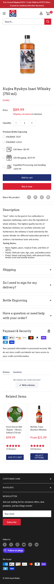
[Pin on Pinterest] (36, 197)
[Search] (47, 22)
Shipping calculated (22, 114)
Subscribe (12, 522)
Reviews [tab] (6, 373)
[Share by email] (48, 197)
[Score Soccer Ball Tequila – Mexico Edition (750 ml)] (15, 414)
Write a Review (29, 386)
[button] (15, 447)
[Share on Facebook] (29, 197)
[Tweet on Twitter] (42, 197)
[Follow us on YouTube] (24, 545)
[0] (48, 13)
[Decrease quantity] (16, 123)
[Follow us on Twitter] (11, 545)
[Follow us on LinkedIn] (37, 545)
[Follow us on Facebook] (5, 545)
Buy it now (27, 186)
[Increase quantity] (32, 123)
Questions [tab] (17, 373)
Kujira (6, 100)
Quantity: (7, 123)
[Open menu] (5, 13)
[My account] (42, 13)
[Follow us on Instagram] (18, 545)
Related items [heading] (16, 396)
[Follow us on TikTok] (30, 545)
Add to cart (27, 177)
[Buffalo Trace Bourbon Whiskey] (39, 414)
